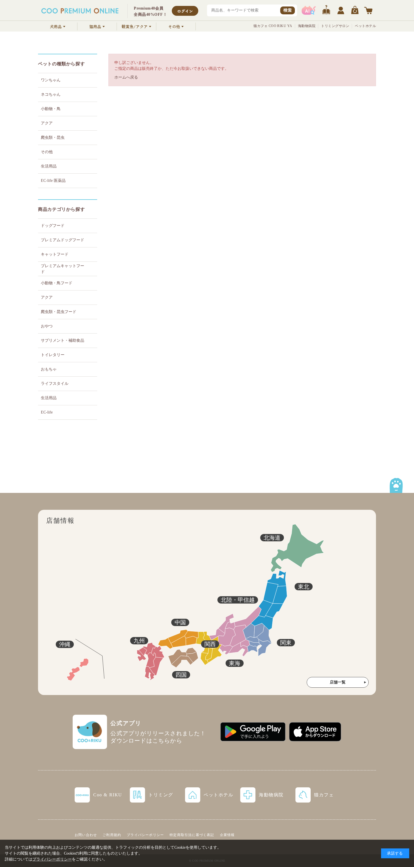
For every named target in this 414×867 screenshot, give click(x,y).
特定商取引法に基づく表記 (192, 835)
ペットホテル (365, 26)
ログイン (185, 11)
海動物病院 (306, 26)
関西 (210, 644)
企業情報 (227, 835)
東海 (234, 663)
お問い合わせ (86, 835)
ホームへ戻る (126, 77)
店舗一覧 (338, 682)
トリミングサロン (335, 26)
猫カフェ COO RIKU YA (272, 26)
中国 (180, 622)
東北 (303, 587)
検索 (287, 10)
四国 (181, 675)
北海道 (272, 538)
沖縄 (64, 644)
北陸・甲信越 (238, 600)
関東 (285, 643)
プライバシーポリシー (145, 835)
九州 (139, 641)
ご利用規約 (112, 835)
